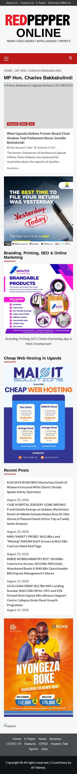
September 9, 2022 (46, 147)
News (23, 124)
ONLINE (38, 32)
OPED (43, 743)
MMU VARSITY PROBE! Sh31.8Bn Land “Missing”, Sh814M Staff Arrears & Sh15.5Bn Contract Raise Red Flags (37, 541)
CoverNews (59, 762)
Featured (12, 124)
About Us (12, 2)
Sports (33, 749)
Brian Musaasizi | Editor (21, 147)
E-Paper (41, 2)
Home (17, 738)
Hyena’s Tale (59, 743)
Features (30, 743)
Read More (13, 168)
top (31, 124)
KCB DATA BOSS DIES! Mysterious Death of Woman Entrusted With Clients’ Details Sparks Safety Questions (37, 487)
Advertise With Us (59, 2)
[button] (8, 58)
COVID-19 (13, 743)
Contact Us (27, 2)
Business (55, 738)
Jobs (44, 749)
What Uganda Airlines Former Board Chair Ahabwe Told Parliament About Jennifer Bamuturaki (38, 138)
